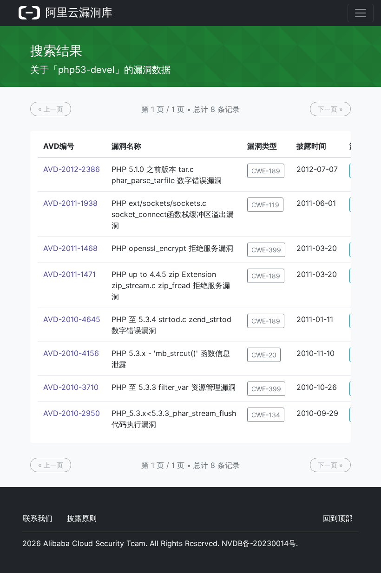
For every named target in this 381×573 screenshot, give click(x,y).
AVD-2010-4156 (71, 353)
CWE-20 (263, 355)
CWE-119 (265, 205)
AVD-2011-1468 (70, 248)
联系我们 (38, 518)
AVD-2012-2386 (71, 169)
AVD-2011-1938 (70, 203)
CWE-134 (265, 415)
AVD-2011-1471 (69, 274)
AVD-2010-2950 (71, 413)
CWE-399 (266, 250)
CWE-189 (265, 171)
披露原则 (82, 518)
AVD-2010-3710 (71, 387)
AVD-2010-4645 (71, 319)
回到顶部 (338, 518)
